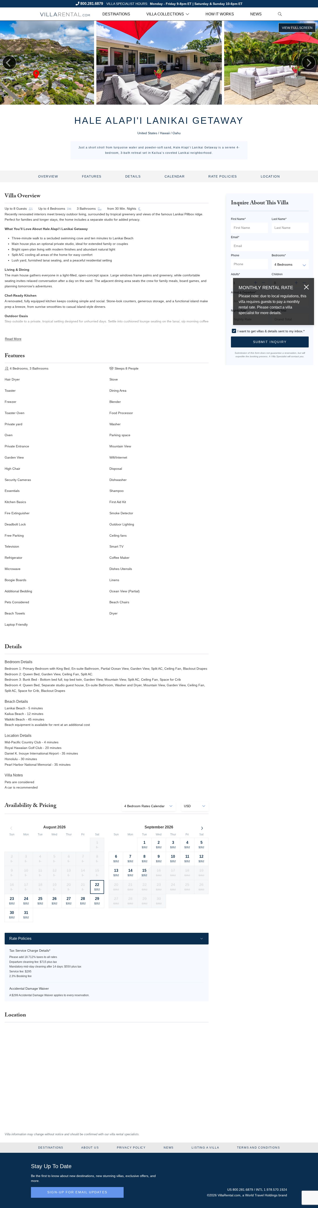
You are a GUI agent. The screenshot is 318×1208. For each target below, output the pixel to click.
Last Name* (279, 219)
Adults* (235, 274)
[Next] (309, 63)
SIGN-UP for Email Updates (77, 1192)
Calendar (175, 176)
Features (91, 176)
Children (277, 274)
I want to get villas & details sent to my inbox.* (270, 331)
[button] (270, 341)
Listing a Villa (205, 1147)
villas (120, 1176)
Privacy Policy (131, 1147)
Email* (235, 237)
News (256, 14)
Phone (235, 255)
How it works (220, 14)
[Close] (306, 287)
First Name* (238, 219)
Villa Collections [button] (165, 14)
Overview (48, 176)
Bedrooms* (279, 255)
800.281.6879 (91, 4)
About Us (90, 1147)
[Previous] (9, 63)
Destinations (116, 14)
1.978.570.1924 (275, 1189)
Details (133, 176)
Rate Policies (222, 176)
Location (270, 176)
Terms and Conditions (258, 1147)
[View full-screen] (297, 27)
